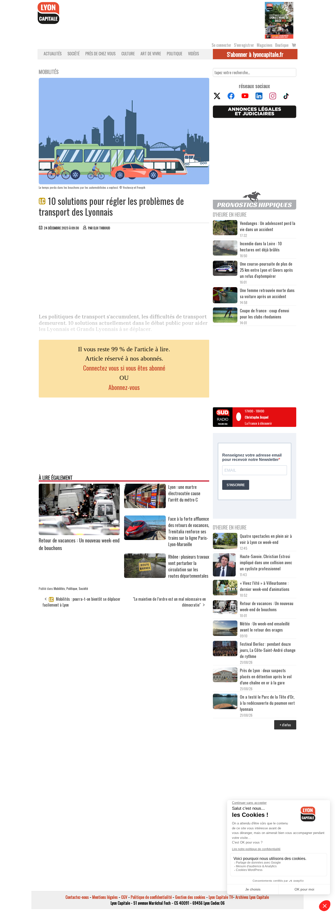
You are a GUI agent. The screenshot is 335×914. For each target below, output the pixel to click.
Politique (174, 54)
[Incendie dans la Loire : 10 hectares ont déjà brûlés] (225, 248)
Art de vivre (151, 54)
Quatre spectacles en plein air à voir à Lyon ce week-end (266, 539)
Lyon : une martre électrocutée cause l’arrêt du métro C (184, 493)
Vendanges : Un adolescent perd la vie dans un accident (267, 226)
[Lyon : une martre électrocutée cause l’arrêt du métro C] (145, 506)
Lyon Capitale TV (221, 897)
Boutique (281, 45)
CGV (124, 897)
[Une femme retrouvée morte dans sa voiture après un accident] (225, 296)
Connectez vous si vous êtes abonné (124, 368)
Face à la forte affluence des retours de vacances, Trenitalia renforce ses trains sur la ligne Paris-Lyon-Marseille (188, 531)
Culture (128, 54)
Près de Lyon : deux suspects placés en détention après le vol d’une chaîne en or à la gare (266, 676)
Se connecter (221, 45)
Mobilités (59, 588)
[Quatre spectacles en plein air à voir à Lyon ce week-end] (225, 542)
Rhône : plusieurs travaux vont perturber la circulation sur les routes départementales (188, 566)
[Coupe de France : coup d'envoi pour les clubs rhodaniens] (225, 315)
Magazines (264, 45)
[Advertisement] (124, 270)
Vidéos (193, 54)
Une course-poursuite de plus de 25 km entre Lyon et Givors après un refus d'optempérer (266, 270)
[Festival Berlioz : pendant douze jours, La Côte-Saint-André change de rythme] (225, 649)
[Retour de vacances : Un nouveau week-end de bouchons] (79, 533)
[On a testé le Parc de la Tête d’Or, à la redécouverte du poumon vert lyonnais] (225, 702)
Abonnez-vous (124, 387)
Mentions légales (105, 897)
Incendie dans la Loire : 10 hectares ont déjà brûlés (261, 246)
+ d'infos (285, 724)
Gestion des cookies (190, 897)
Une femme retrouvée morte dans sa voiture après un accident (267, 293)
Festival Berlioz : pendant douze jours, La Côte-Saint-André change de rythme (268, 650)
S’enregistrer (244, 45)
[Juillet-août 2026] (279, 20)
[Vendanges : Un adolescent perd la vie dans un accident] (225, 228)
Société (73, 54)
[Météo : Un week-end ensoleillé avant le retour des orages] (225, 629)
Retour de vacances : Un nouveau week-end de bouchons (266, 606)
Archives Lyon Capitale (252, 897)
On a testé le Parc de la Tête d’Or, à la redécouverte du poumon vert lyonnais (267, 703)
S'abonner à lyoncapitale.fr (255, 54)
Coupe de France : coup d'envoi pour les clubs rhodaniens (264, 313)
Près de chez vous (100, 54)
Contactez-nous (77, 897)
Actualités (53, 54)
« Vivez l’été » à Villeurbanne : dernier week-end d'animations (264, 586)
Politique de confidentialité (151, 897)
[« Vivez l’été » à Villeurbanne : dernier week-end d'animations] (225, 588)
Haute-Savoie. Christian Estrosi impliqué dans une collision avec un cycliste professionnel (266, 562)
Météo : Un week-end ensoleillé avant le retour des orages (265, 627)
